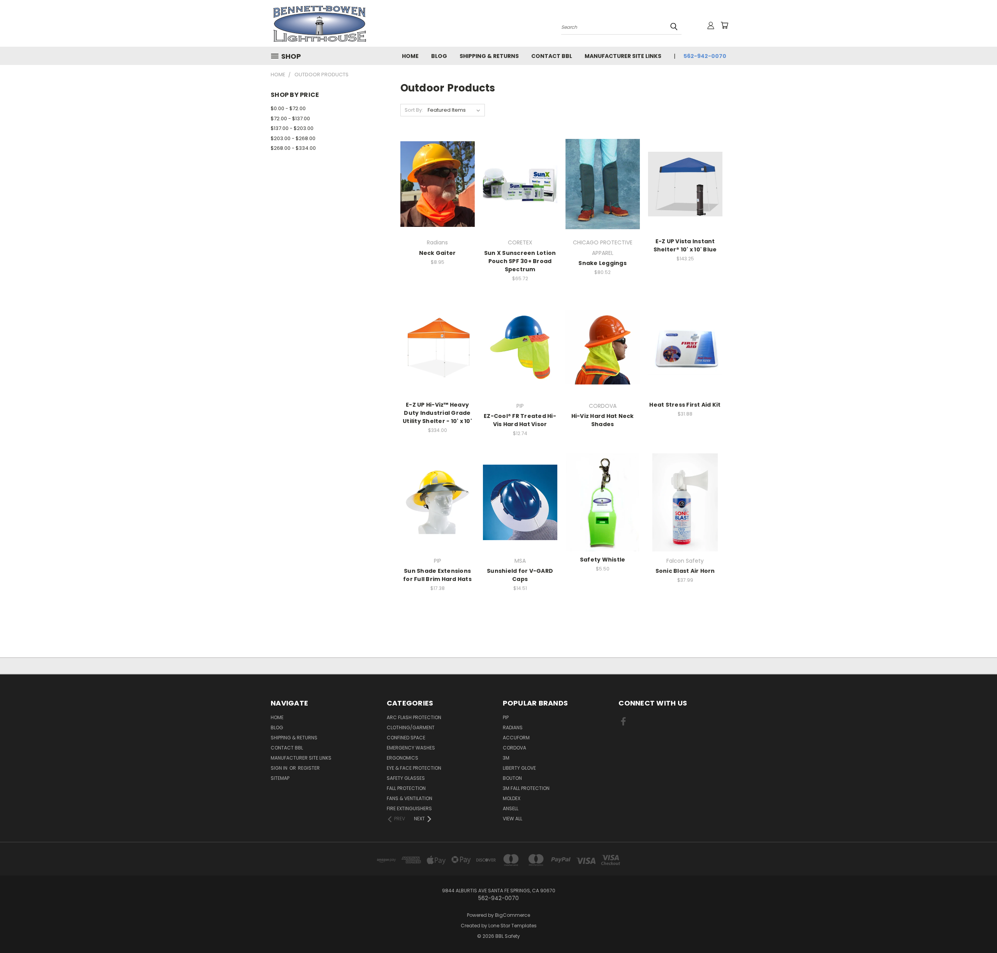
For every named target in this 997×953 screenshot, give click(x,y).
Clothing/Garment (411, 727)
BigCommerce (512, 915)
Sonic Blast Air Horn (685, 571)
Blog (439, 56)
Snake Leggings (602, 263)
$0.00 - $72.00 (288, 108)
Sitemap (280, 778)
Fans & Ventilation (409, 798)
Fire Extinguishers (409, 808)
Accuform (516, 737)
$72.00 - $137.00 (290, 118)
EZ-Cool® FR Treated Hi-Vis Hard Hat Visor (520, 420)
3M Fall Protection (526, 788)
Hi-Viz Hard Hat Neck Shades (602, 420)
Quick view (437, 175)
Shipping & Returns (489, 56)
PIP (506, 717)
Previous (976, 928)
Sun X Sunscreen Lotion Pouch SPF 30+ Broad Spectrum (520, 261)
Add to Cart (437, 190)
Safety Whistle (602, 559)
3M (506, 758)
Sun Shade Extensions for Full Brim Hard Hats (437, 575)
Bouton (512, 778)
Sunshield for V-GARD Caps (520, 575)
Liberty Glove (519, 768)
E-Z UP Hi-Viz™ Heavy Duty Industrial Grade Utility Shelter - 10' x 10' (437, 413)
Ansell (510, 808)
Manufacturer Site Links (623, 56)
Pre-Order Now (520, 190)
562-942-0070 (704, 56)
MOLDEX (511, 798)
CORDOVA (514, 747)
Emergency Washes (411, 747)
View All (512, 818)
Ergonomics (402, 758)
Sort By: (414, 110)
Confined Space (406, 737)
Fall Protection (406, 788)
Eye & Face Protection (414, 768)
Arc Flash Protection (414, 717)
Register (309, 768)
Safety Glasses (406, 778)
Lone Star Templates (512, 925)
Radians (513, 727)
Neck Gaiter (437, 253)
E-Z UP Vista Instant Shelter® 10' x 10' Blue (685, 245)
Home (410, 56)
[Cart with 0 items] (724, 25)
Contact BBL (551, 56)
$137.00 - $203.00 (292, 128)
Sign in (280, 768)
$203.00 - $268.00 (293, 138)
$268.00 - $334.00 (293, 148)
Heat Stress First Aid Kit (684, 405)
